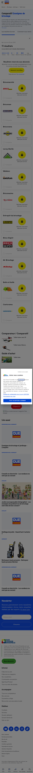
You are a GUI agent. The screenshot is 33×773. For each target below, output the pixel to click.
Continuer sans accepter (23, 371)
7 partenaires (21, 379)
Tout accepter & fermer (17, 400)
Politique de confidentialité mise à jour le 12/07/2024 (16, 394)
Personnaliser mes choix (9, 396)
